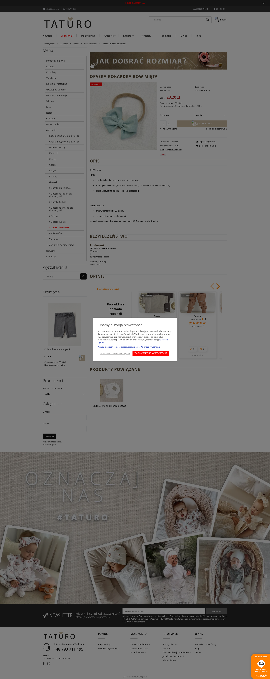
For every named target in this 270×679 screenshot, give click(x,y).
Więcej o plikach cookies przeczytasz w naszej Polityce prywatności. (129, 346)
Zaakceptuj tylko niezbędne (115, 353)
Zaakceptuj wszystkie (150, 353)
